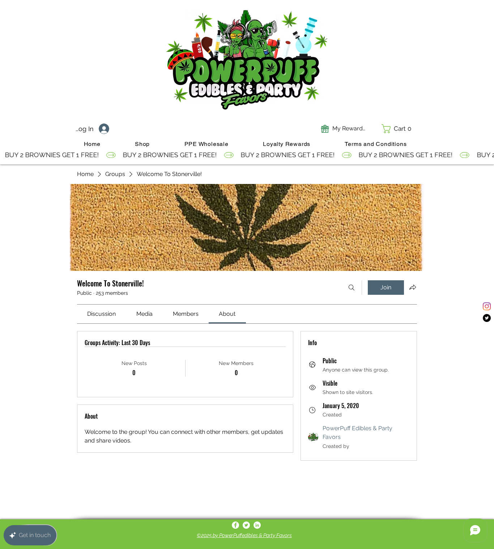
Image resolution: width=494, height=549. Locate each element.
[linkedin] (257, 525)
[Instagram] (487, 306)
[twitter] (487, 318)
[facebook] (235, 525)
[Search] (351, 287)
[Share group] (412, 287)
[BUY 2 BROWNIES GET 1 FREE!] (247, 155)
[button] (399, 128)
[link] (101, 313)
